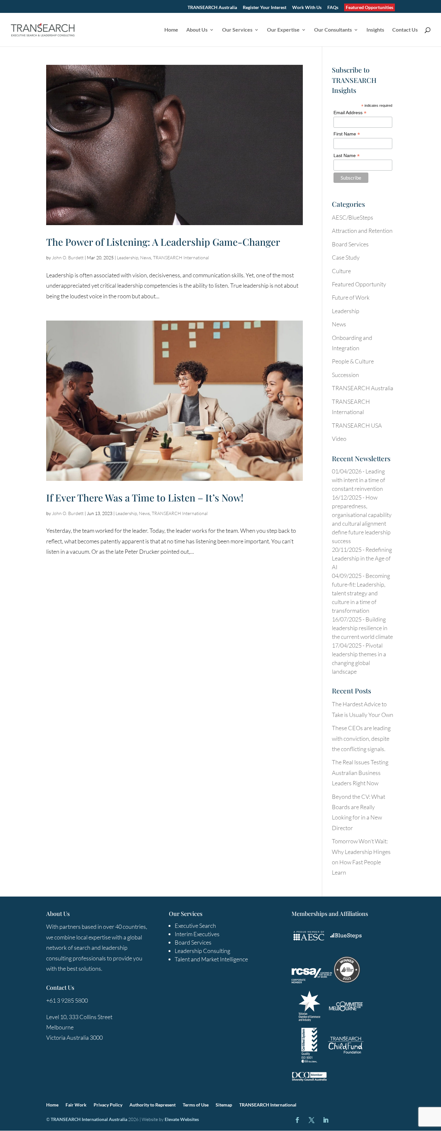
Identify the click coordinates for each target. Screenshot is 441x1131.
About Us (197, 30)
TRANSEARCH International (181, 257)
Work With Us (307, 7)
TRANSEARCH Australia (212, 7)
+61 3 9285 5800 (67, 1000)
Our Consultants (333, 30)
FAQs (332, 7)
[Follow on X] (311, 1120)
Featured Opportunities (369, 7)
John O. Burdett (68, 257)
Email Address (349, 113)
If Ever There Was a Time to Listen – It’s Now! (144, 497)
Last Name (346, 156)
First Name (346, 134)
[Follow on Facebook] (297, 1120)
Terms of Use (196, 1105)
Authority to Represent (152, 1105)
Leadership (127, 257)
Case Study (346, 257)
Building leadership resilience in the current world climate (362, 628)
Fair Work (76, 1105)
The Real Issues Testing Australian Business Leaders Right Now (360, 773)
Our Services (237, 30)
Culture (341, 270)
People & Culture (353, 361)
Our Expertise (283, 30)
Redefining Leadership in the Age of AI (362, 558)
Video (339, 438)
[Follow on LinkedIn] (326, 1120)
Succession (345, 374)
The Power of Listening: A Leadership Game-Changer (163, 241)
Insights (375, 30)
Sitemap (224, 1105)
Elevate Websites (182, 1119)
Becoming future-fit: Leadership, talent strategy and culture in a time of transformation (361, 593)
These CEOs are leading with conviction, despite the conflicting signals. (361, 738)
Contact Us (405, 30)
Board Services (350, 244)
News (145, 257)
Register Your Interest (264, 7)
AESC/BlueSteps (352, 217)
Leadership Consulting (202, 950)
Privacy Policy (108, 1105)
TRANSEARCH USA (357, 425)
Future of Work (351, 297)
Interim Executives (197, 934)
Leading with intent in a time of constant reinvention (358, 480)
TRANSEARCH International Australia (89, 1119)
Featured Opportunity (359, 284)
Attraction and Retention (362, 230)
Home (171, 30)
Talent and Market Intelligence (211, 959)
